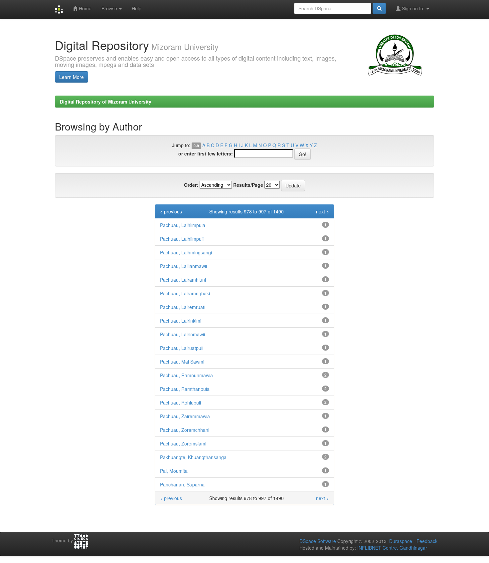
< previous (171, 211)
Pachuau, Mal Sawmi (182, 361)
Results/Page (248, 184)
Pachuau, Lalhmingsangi (186, 252)
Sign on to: (413, 8)
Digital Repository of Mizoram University (105, 101)
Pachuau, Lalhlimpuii (182, 238)
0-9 (196, 145)
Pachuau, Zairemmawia (185, 416)
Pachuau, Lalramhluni (183, 279)
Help (136, 8)
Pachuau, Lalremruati (182, 307)
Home (84, 8)
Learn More (71, 77)
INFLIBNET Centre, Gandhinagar (391, 547)
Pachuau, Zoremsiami (183, 443)
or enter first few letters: (205, 153)
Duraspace (400, 541)
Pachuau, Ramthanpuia (185, 389)
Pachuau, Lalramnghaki (185, 293)
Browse (109, 8)
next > (322, 211)
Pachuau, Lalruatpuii (181, 348)
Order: (191, 184)
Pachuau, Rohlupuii (180, 402)
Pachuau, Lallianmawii (183, 266)
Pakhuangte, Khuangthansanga (193, 457)
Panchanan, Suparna (182, 484)
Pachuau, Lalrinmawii (182, 334)
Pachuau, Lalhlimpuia (182, 225)
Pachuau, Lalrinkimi (180, 320)
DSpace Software (317, 541)
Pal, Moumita (174, 470)
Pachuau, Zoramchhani (184, 429)
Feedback (426, 541)
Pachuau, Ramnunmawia (186, 375)
